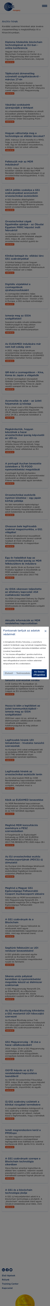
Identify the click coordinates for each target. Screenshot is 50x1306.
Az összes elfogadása (39, 673)
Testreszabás (23, 673)
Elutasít (9, 673)
